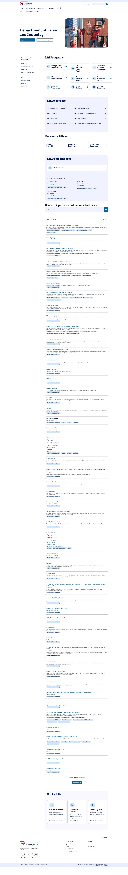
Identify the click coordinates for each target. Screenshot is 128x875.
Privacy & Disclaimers (88, 864)
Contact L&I (24, 86)
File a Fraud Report (25, 80)
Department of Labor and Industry (27, 58)
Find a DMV (67, 846)
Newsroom (24, 63)
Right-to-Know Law (92, 849)
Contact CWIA (73, 820)
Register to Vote (69, 844)
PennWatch (90, 846)
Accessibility (80, 864)
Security (105, 864)
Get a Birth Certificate (70, 849)
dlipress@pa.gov (51, 184)
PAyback (67, 853)
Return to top (103, 837)
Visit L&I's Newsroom (95, 820)
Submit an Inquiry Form (55, 820)
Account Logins (25, 75)
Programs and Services (27, 66)
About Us (23, 83)
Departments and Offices (27, 72)
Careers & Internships (93, 844)
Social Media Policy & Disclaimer (101, 865)
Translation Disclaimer (98, 864)
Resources (24, 69)
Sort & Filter (104, 219)
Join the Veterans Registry (71, 851)
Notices (23, 77)
